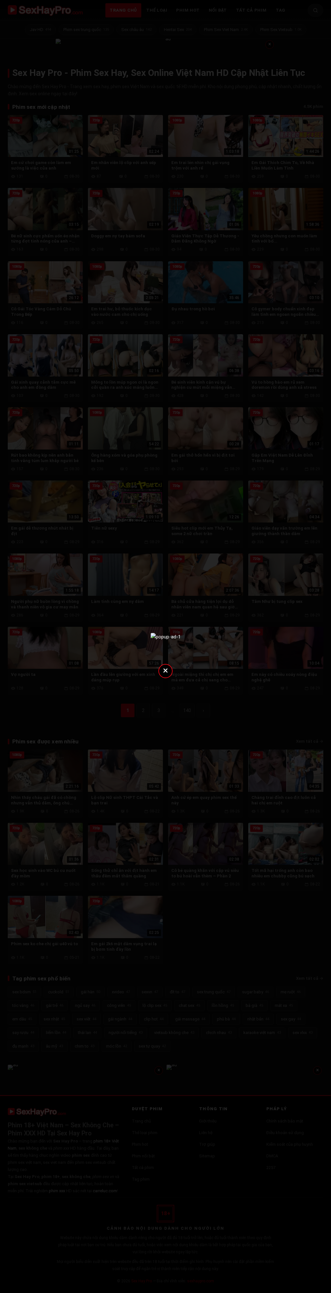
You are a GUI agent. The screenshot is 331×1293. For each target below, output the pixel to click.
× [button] (165, 670)
